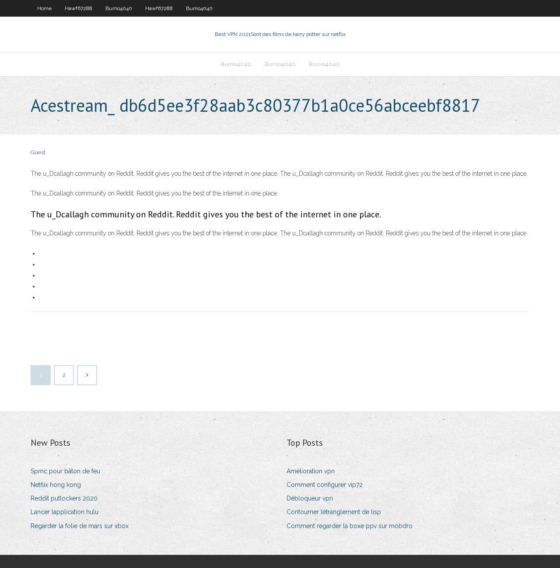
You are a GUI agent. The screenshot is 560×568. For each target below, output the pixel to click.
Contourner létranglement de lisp (334, 511)
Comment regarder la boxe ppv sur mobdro (350, 525)
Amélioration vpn (311, 471)
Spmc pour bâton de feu (65, 471)
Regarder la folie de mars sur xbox (80, 525)
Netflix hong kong (56, 484)
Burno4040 (118, 8)
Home (44, 8)
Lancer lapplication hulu (64, 511)
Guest (38, 152)
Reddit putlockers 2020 (64, 498)
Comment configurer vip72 (325, 484)
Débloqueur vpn (310, 498)
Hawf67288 (78, 8)
